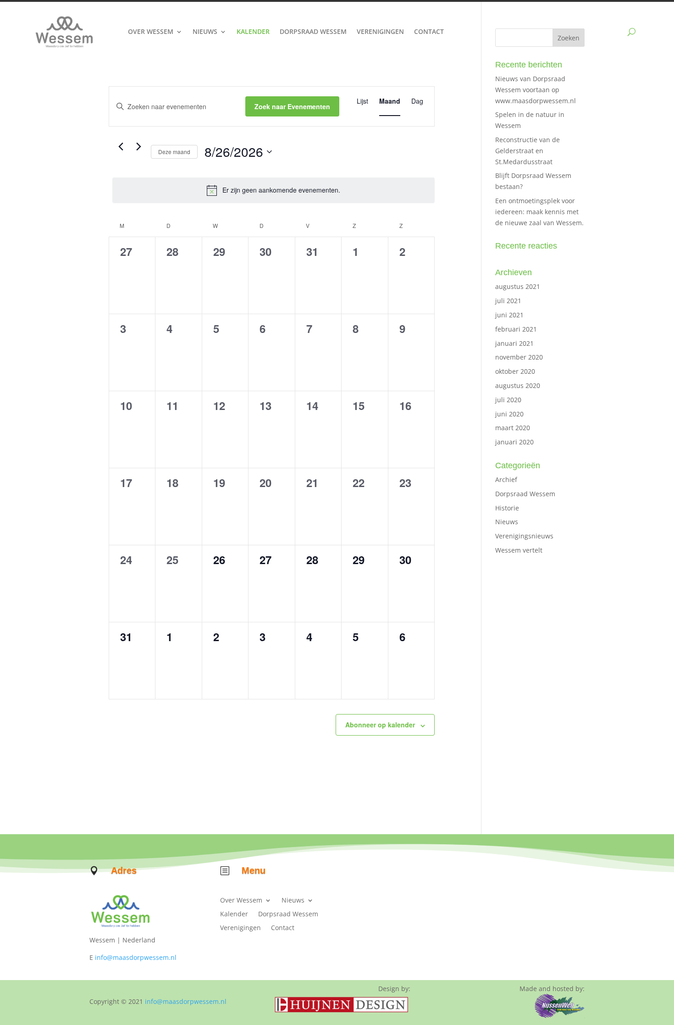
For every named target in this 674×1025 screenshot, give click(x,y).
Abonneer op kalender (380, 724)
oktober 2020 (515, 371)
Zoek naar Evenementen (292, 106)
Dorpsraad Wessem (313, 31)
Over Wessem (150, 31)
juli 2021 (508, 300)
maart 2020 (512, 427)
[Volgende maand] (138, 146)
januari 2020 (514, 442)
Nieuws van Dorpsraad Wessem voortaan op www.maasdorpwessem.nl (535, 89)
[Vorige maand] (120, 146)
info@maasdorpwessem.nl (136, 957)
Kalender (253, 31)
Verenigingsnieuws (524, 536)
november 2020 (519, 357)
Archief (506, 479)
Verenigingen (380, 31)
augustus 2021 (517, 286)
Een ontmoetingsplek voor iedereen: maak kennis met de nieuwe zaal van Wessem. (539, 211)
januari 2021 (514, 343)
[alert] (273, 190)
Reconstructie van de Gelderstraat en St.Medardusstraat (527, 150)
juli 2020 (508, 399)
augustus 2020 (517, 385)
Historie (507, 508)
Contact (429, 31)
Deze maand (174, 151)
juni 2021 (509, 314)
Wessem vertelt (518, 550)
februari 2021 (516, 329)
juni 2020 (509, 414)
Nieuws (205, 31)
